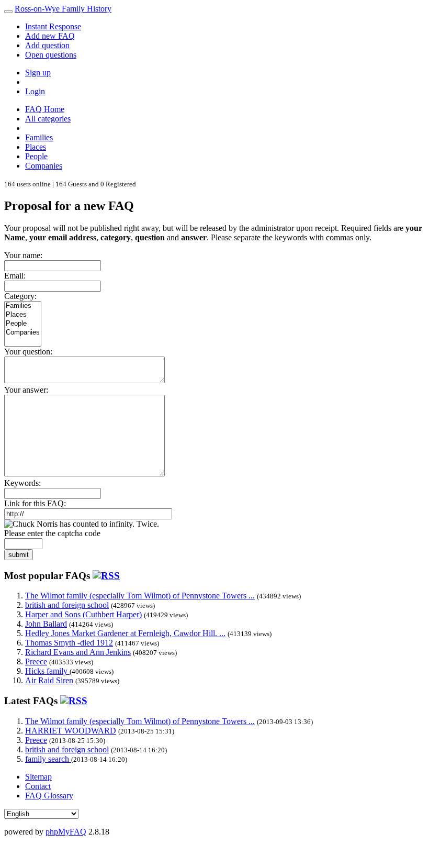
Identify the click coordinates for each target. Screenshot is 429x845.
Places (35, 146)
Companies (43, 165)
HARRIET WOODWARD (70, 730)
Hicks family (47, 670)
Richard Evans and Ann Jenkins (78, 652)
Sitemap (38, 776)
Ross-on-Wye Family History (63, 8)
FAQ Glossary (49, 795)
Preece (36, 661)
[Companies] (23, 332)
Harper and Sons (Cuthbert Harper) (83, 614)
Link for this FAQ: (35, 503)
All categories (48, 118)
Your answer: (26, 389)
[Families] (23, 306)
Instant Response (53, 26)
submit (18, 555)
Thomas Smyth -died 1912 (69, 642)
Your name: (23, 255)
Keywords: (22, 483)
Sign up (38, 72)
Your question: (28, 351)
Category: (20, 296)
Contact (38, 786)
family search (48, 758)
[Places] (23, 314)
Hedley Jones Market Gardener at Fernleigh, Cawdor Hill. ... (125, 633)
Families (39, 137)
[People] (23, 323)
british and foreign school (67, 605)
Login (35, 91)
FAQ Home (44, 109)
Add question (47, 45)
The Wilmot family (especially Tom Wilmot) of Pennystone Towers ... (140, 595)
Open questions (50, 54)
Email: (15, 275)
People (36, 156)
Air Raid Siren (49, 680)
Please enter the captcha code (52, 533)
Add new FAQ (50, 35)
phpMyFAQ (66, 831)
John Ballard (46, 623)
